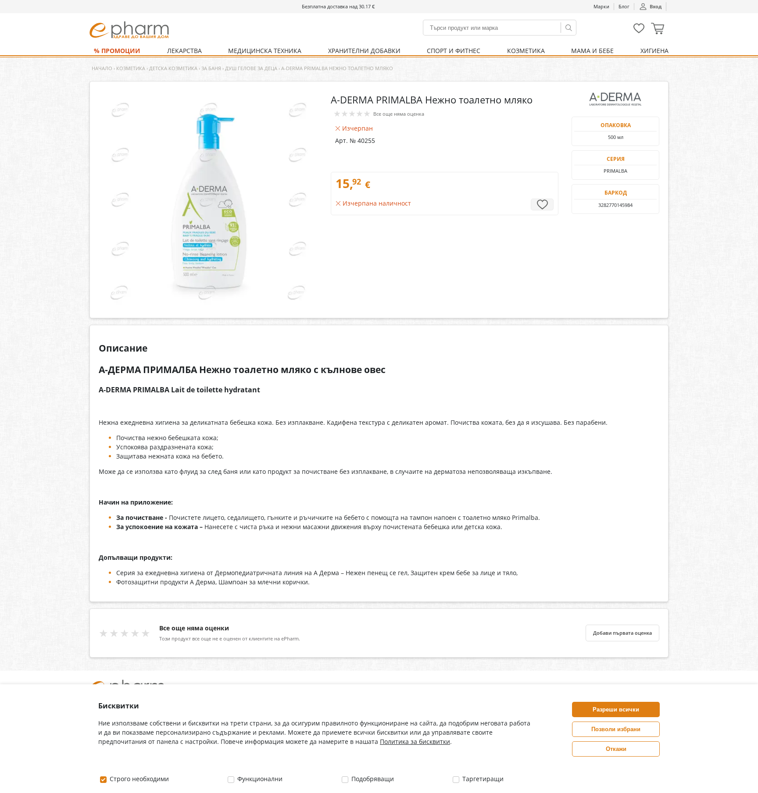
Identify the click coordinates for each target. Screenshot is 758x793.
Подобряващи (372, 779)
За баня (211, 68)
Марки (601, 6)
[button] (657, 29)
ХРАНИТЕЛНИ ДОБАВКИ (364, 50)
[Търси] (568, 27)
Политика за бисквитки (415, 741)
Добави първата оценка (622, 633)
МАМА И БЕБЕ (592, 50)
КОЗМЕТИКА (526, 50)
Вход (655, 6)
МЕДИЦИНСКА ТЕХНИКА (264, 50)
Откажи (616, 749)
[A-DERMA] (615, 99)
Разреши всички (616, 709)
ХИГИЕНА (654, 50)
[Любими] (638, 31)
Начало (102, 68)
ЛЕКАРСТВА (184, 50)
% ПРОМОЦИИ (117, 50)
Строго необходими (138, 779)
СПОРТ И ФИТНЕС (453, 50)
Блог (624, 6)
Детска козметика (173, 68)
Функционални (259, 779)
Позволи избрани (615, 729)
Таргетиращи (482, 779)
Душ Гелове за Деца (251, 68)
